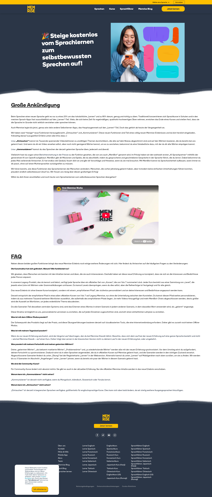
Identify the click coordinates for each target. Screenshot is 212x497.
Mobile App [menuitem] (63, 455)
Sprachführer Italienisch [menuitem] (141, 461)
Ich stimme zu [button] (40, 489)
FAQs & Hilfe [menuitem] (63, 452)
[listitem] (106, 393)
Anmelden (179, 2)
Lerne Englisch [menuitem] (88, 446)
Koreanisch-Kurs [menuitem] (113, 458)
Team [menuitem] (60, 461)
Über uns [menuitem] (61, 446)
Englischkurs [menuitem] (112, 446)
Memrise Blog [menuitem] (145, 9)
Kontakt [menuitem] (61, 449)
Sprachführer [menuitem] (126, 9)
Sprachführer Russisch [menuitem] (140, 455)
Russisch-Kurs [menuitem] (112, 455)
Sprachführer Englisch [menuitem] (140, 446)
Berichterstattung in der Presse (54, 155)
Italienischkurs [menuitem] (113, 461)
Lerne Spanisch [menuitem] (88, 449)
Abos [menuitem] (60, 458)
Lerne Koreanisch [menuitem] (89, 458)
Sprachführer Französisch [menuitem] (141, 452)
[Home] (31, 8)
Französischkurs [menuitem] (113, 452)
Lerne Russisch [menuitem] (88, 455)
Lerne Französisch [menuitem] (90, 452)
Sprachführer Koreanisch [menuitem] (141, 458)
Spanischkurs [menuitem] (112, 449)
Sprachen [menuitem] (99, 9)
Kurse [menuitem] (112, 9)
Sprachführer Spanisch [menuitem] (140, 449)
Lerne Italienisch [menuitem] (89, 461)
